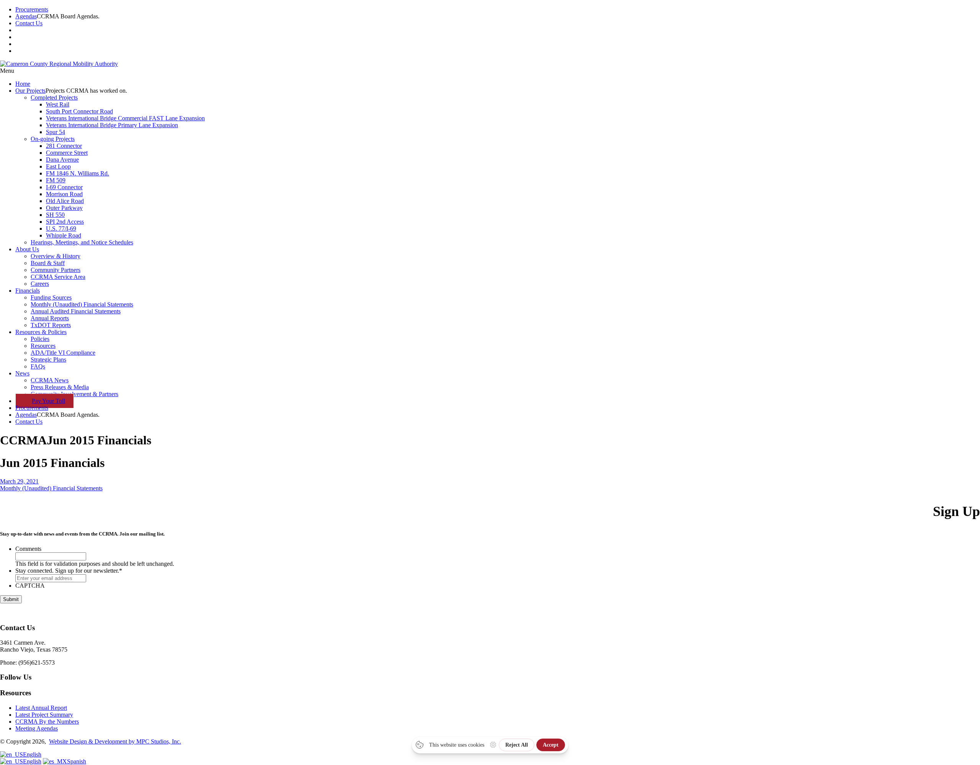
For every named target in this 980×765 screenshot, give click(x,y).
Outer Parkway (64, 208)
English (32, 754)
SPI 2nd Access (65, 221)
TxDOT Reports (51, 325)
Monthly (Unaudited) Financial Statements (82, 304)
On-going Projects (53, 139)
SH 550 (55, 214)
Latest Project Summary (44, 714)
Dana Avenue (62, 159)
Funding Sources (51, 297)
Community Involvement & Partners (74, 394)
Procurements (31, 9)
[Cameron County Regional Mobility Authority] (59, 64)
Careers (40, 283)
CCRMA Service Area (58, 277)
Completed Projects (54, 97)
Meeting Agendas (36, 728)
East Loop (58, 166)
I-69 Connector (64, 187)
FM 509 (55, 180)
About (27, 249)
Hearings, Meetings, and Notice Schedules (82, 242)
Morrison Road (64, 194)
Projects (30, 90)
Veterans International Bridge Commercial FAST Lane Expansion (125, 118)
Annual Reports (50, 318)
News (22, 373)
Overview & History (55, 256)
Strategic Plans (48, 359)
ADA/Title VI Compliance (63, 352)
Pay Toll (48, 401)
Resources (43, 345)
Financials (27, 290)
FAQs (38, 366)
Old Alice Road (65, 201)
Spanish (76, 761)
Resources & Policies (41, 332)
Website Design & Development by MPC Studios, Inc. (115, 741)
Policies (40, 339)
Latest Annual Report (41, 707)
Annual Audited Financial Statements (76, 311)
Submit (11, 599)
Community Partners (55, 270)
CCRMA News (50, 380)
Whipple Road (63, 235)
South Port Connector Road (79, 111)
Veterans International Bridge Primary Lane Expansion (112, 125)
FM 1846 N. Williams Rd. (77, 173)
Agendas (26, 16)
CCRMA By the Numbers (47, 721)
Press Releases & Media (60, 387)
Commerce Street (67, 152)
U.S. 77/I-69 (61, 228)
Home (22, 83)
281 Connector (64, 146)
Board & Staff (48, 263)
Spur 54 (55, 132)
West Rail (57, 104)
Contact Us (28, 23)
